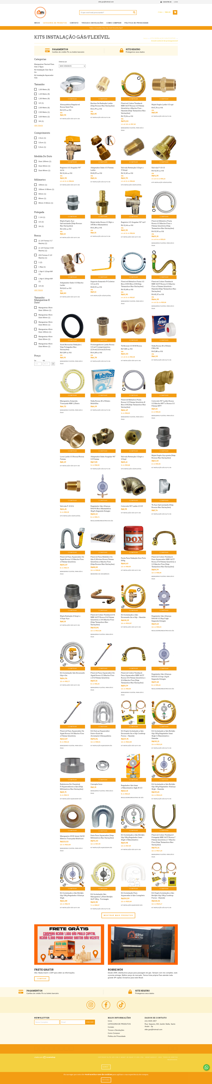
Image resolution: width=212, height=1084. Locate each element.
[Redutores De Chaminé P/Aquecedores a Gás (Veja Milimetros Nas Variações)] (72, 765)
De (35, 360)
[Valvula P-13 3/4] (72, 486)
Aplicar (53, 364)
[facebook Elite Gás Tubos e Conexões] (106, 1005)
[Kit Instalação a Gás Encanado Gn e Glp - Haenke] (133, 596)
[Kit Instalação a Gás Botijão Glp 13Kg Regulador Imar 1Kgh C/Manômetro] (133, 816)
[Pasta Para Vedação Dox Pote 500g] (133, 538)
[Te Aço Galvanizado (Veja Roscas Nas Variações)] (164, 486)
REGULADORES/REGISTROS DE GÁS (102, 520)
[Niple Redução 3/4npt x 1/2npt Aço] (72, 596)
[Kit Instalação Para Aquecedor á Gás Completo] (133, 874)
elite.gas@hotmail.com (106, 2)
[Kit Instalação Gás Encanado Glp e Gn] (72, 654)
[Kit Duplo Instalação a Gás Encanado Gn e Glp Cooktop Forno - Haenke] (133, 712)
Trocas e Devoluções (92, 23)
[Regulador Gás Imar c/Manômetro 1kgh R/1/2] (133, 765)
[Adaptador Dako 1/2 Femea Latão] (103, 147)
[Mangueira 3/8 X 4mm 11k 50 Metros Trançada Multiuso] (72, 816)
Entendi (106, 1080)
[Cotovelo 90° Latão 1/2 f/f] (133, 486)
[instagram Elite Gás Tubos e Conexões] (90, 1005)
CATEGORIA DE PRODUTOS (55, 23)
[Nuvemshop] (45, 1058)
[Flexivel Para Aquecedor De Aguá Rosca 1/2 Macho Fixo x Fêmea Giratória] (72, 538)
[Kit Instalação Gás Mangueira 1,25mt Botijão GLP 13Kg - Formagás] (103, 874)
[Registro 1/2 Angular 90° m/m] (72, 147)
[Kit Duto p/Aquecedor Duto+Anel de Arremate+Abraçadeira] (103, 712)
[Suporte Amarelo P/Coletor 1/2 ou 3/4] (103, 262)
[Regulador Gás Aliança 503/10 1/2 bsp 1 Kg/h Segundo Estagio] (164, 654)
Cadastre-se (167, 2)
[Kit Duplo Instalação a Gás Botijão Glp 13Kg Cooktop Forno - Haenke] (164, 874)
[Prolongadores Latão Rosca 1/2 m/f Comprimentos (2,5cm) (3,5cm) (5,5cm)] (103, 325)
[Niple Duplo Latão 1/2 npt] (164, 84)
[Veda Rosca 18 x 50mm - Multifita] (103, 381)
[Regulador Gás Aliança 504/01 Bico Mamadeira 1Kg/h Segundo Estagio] (103, 486)
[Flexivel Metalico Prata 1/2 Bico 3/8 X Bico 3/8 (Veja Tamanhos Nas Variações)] (133, 262)
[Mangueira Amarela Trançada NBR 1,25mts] (72, 381)
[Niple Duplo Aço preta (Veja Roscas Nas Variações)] (164, 436)
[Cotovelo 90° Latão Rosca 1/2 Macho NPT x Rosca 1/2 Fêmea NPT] (164, 381)
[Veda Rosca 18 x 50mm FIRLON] (164, 325)
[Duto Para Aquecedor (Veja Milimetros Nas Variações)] (103, 816)
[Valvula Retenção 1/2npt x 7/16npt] (133, 147)
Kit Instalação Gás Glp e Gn (70, 118)
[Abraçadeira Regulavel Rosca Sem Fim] (72, 84)
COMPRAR (41, 979)
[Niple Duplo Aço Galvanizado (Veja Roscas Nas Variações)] (72, 202)
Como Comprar (113, 23)
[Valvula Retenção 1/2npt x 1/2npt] (133, 436)
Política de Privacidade (136, 23)
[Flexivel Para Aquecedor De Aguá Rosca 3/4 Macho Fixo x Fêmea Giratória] (72, 712)
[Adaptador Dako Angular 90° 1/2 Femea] (103, 436)
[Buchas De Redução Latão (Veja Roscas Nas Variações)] (103, 84)
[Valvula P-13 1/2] (164, 147)
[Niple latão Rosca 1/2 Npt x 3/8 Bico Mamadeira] (103, 202)
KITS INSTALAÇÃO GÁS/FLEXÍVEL (163, 38)
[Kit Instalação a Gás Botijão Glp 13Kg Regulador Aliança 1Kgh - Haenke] (164, 765)
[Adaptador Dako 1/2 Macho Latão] (72, 262)
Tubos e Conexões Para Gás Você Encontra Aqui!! (106, 28)
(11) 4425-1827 (151, 1021)
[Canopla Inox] (103, 765)
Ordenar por (63, 62)
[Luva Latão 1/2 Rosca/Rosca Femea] (72, 436)
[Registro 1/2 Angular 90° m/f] (133, 202)
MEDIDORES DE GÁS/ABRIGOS (100, 574)
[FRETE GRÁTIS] (69, 944)
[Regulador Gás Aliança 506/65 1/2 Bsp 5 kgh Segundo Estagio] (164, 596)
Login (176, 2)
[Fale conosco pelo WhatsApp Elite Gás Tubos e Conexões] (206, 1067)
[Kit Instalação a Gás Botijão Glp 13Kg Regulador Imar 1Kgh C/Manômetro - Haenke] (164, 712)
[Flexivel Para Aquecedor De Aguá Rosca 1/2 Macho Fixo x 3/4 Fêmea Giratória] (103, 654)
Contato (74, 23)
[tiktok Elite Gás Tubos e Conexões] (121, 1005)
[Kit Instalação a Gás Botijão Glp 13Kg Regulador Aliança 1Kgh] (72, 874)
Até (44, 360)
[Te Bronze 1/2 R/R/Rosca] (133, 325)
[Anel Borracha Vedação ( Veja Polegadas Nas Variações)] (72, 325)
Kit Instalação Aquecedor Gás (101, 745)
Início (37, 23)
